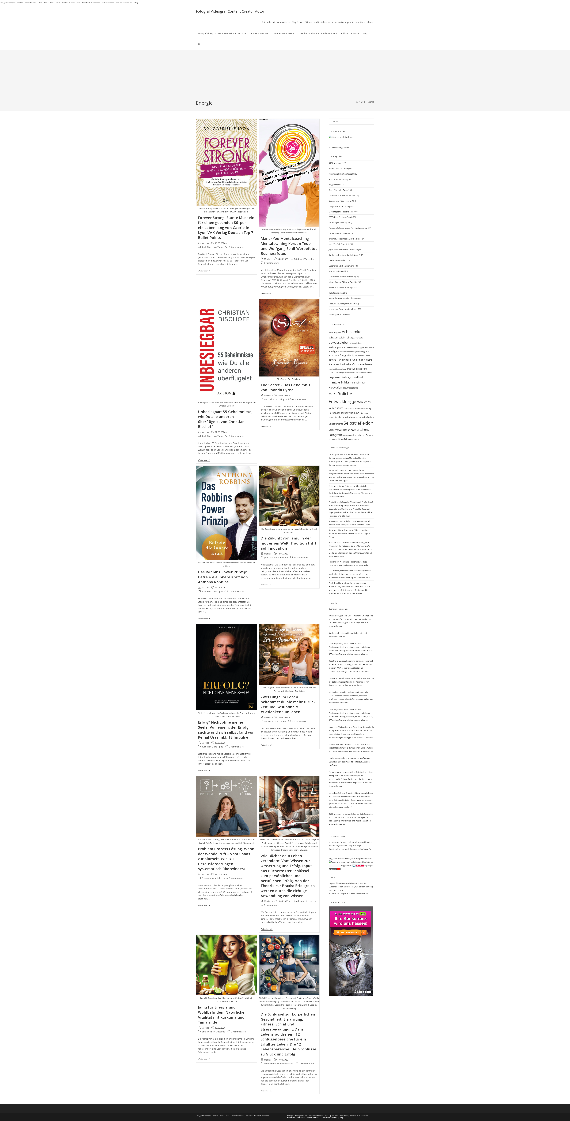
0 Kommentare (236, 247)
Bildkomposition (337, 347)
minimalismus (358, 382)
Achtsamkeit (353, 331)
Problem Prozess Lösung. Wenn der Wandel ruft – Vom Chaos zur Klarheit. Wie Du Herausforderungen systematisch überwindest (226, 858)
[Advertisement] (285, 77)
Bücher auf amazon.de (338, 609)
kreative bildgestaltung (337, 369)
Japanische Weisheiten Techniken (343, 249)
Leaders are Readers (304, 901)
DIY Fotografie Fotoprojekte (341, 211)
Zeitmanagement (351, 439)
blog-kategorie (335, 184)
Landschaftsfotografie (338, 372)
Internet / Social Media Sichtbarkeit (344, 238)
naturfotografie (350, 387)
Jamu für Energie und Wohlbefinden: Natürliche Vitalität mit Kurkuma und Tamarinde (221, 1015)
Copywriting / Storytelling (340, 201)
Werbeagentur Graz (337, 314)
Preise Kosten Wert (52, 2)
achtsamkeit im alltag (341, 337)
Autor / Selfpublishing (338, 179)
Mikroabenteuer (336, 271)
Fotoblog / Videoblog (304, 259)
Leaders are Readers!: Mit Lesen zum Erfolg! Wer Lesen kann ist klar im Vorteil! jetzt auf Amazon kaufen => (350, 761)
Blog (136, 2)
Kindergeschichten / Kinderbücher (344, 255)
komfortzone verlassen (360, 364)
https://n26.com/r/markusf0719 (354, 893)
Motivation (335, 387)
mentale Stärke (339, 382)
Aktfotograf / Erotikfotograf (341, 173)
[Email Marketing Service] (351, 951)
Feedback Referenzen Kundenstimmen (98, 2)
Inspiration (341, 364)
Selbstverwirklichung (340, 429)
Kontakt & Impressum (71, 2)
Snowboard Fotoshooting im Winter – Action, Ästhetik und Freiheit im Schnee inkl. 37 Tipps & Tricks (349, 533)
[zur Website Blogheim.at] (337, 865)
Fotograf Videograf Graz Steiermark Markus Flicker (21, 2)
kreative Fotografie (357, 368)
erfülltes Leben (345, 351)
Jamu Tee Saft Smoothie (276, 557)
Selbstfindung (368, 417)
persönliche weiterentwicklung (357, 408)
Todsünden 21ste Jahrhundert (342, 303)
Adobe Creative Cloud (338, 168)
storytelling (347, 435)
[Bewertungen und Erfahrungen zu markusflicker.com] (345, 862)
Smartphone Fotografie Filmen (342, 298)
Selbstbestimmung (353, 417)
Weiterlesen (204, 271)
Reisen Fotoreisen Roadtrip (341, 287)
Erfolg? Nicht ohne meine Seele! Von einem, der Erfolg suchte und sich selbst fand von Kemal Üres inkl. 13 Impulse (226, 730)
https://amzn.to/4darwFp (359, 849)
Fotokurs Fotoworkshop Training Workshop (348, 228)
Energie (371, 101)
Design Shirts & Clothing (339, 206)
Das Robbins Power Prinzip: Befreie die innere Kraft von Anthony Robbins (223, 576)
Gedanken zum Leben (275, 721)
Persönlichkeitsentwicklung (344, 413)
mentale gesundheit (349, 377)
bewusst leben (339, 342)
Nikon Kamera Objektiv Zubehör (343, 282)
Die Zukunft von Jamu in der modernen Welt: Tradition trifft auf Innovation (288, 543)
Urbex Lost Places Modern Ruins (343, 309)
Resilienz (339, 417)
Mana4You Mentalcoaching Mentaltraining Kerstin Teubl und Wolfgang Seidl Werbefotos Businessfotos (289, 246)
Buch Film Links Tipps (212, 247)
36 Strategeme (335, 163)
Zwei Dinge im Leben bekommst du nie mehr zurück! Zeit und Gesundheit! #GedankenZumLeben (289, 704)
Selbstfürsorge (336, 423)
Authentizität (358, 338)
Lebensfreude (353, 372)
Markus (205, 243)
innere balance (364, 355)
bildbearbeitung (356, 343)
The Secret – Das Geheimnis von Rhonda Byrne (285, 387)
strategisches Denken (362, 435)
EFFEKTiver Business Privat (340, 217)
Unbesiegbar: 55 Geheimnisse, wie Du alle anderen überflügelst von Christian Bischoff (225, 419)
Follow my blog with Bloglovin (351, 858)
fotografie (355, 351)
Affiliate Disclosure (124, 2)
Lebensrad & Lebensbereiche (278, 1063)
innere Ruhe (336, 359)
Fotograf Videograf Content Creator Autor (230, 11)
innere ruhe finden (354, 359)
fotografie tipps (348, 355)
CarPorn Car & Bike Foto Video (342, 195)
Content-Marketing (354, 347)
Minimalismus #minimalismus (342, 276)
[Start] (357, 101)
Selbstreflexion (358, 423)
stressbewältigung (336, 439)
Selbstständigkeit (336, 293)
